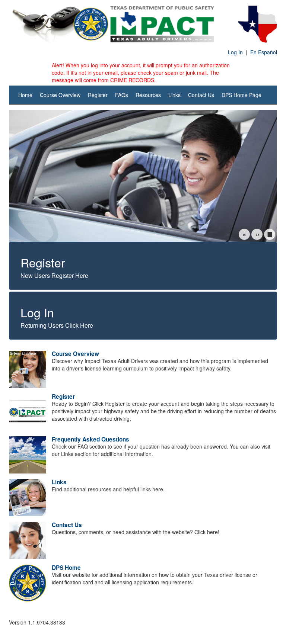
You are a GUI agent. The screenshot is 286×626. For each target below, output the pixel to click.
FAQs (121, 95)
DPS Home (66, 568)
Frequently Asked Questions (90, 439)
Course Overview (60, 95)
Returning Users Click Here (56, 317)
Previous (244, 234)
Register (98, 95)
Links (174, 95)
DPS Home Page (241, 95)
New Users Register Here (54, 267)
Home (25, 95)
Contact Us (201, 95)
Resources (148, 95)
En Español (263, 52)
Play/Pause (269, 234)
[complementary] (143, 225)
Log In (235, 52)
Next (257, 234)
